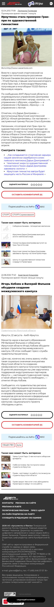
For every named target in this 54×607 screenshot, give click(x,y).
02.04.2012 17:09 (8, 11)
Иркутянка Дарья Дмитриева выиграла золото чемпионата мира (29, 236)
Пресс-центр (38, 510)
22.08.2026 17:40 (8, 275)
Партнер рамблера (24, 594)
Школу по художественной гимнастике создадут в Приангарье (29, 261)
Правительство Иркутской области (18, 330)
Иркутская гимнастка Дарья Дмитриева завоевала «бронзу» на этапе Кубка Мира (29, 252)
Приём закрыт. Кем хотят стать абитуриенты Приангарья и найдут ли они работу (30, 483)
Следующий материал (26, 600)
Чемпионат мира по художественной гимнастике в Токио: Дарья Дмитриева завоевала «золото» (26, 166)
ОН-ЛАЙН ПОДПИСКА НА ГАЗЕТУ (18, 514)
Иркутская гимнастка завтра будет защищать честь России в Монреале (24, 172)
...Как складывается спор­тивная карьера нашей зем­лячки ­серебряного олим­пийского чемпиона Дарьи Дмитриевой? (27, 158)
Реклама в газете (11, 506)
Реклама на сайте (25, 503)
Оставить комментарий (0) (27, 194)
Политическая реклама (15, 510)
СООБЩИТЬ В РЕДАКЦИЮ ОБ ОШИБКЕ (21, 518)
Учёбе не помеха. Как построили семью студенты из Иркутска (29, 466)
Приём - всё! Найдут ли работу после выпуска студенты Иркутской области (31, 474)
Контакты (7, 503)
